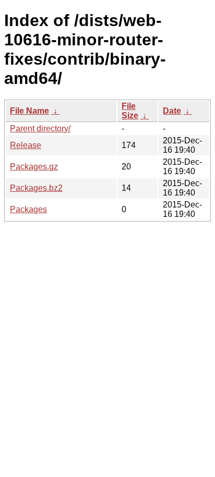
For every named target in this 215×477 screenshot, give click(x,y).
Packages (28, 209)
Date (172, 110)
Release (25, 145)
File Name (29, 110)
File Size (130, 111)
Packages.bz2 (36, 188)
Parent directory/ (40, 128)
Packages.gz (34, 166)
